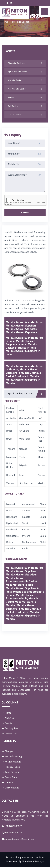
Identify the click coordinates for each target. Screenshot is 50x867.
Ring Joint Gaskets (16, 63)
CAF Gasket (13, 106)
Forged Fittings (13, 761)
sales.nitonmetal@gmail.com (19, 839)
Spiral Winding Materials (21, 393)
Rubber (11, 97)
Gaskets (9, 782)
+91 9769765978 (13, 826)
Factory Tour (12, 728)
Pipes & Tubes (12, 767)
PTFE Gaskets (14, 115)
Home (5, 22)
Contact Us (11, 733)
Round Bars (11, 777)
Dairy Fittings (12, 787)
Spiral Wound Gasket (17, 72)
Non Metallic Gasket (17, 89)
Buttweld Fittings (14, 756)
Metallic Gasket (15, 80)
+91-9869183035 (13, 832)
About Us (9, 718)
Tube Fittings (12, 772)
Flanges (9, 751)
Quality (8, 723)
